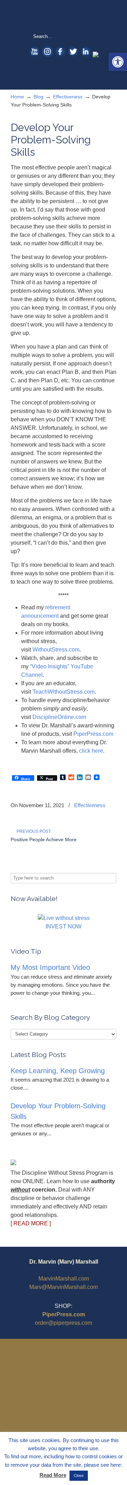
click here (91, 751)
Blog (38, 96)
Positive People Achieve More (44, 839)
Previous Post (32, 831)
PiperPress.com (93, 734)
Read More (53, 1475)
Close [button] (79, 1475)
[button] (118, 62)
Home (17, 96)
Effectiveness (68, 96)
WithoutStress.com (63, 16)
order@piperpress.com (63, 1323)
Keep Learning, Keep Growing (58, 1071)
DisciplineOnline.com (59, 717)
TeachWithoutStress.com (63, 692)
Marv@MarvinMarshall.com (63, 1287)
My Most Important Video (50, 967)
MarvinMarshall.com (63, 1279)
